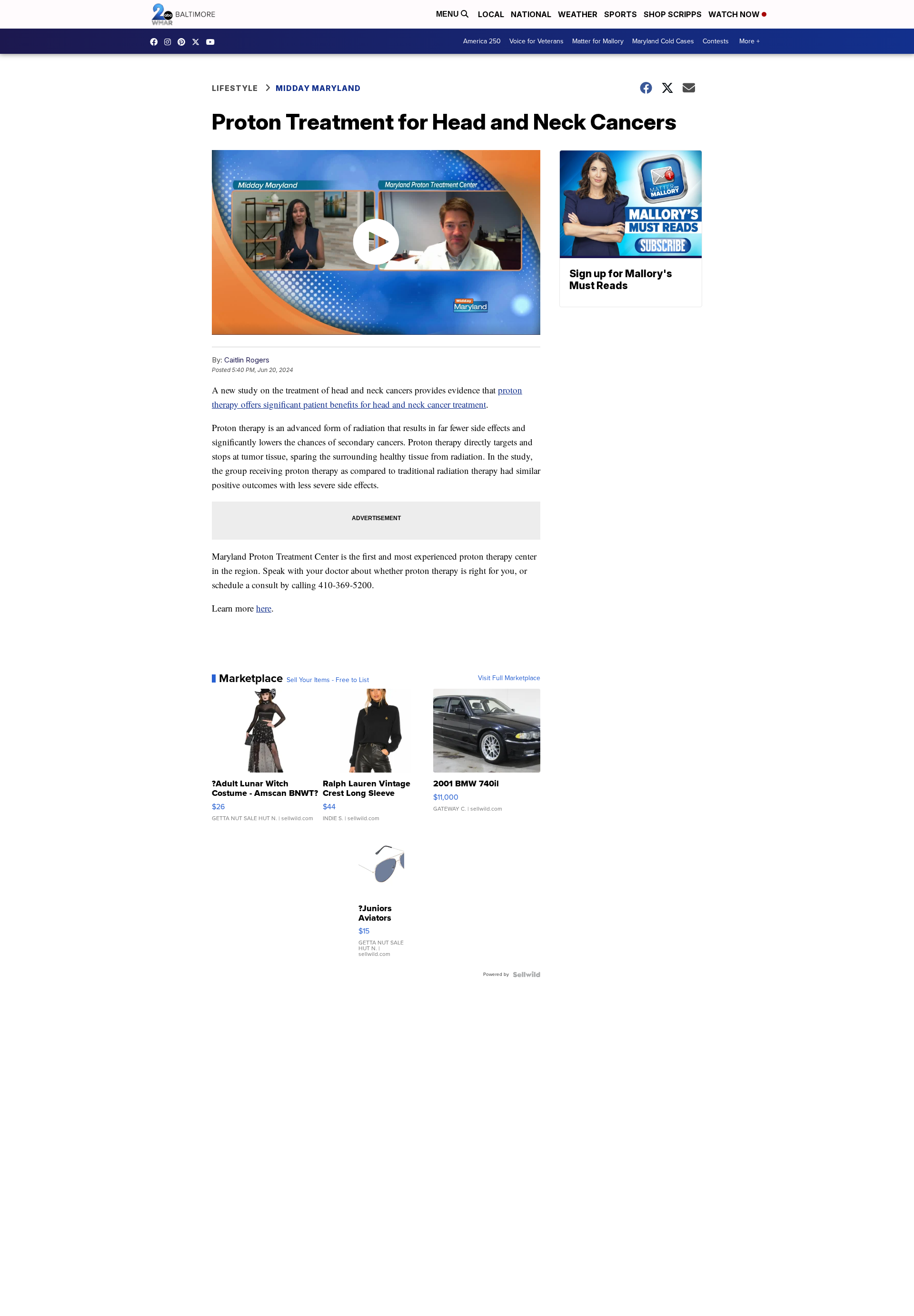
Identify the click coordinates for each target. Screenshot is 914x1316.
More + (749, 41)
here (263, 608)
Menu (448, 14)
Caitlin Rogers (246, 359)
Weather (577, 14)
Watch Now (735, 14)
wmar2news (170, 42)
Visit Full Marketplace (509, 678)
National (531, 14)
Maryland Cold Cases (663, 41)
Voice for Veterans (536, 41)
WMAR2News (184, 42)
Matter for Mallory (598, 41)
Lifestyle (235, 88)
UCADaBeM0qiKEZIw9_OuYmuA (212, 42)
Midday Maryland (318, 88)
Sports (620, 14)
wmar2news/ (156, 42)
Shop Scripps (673, 14)
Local (491, 14)
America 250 (482, 41)
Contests (716, 41)
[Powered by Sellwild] (526, 974)
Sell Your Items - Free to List (328, 680)
